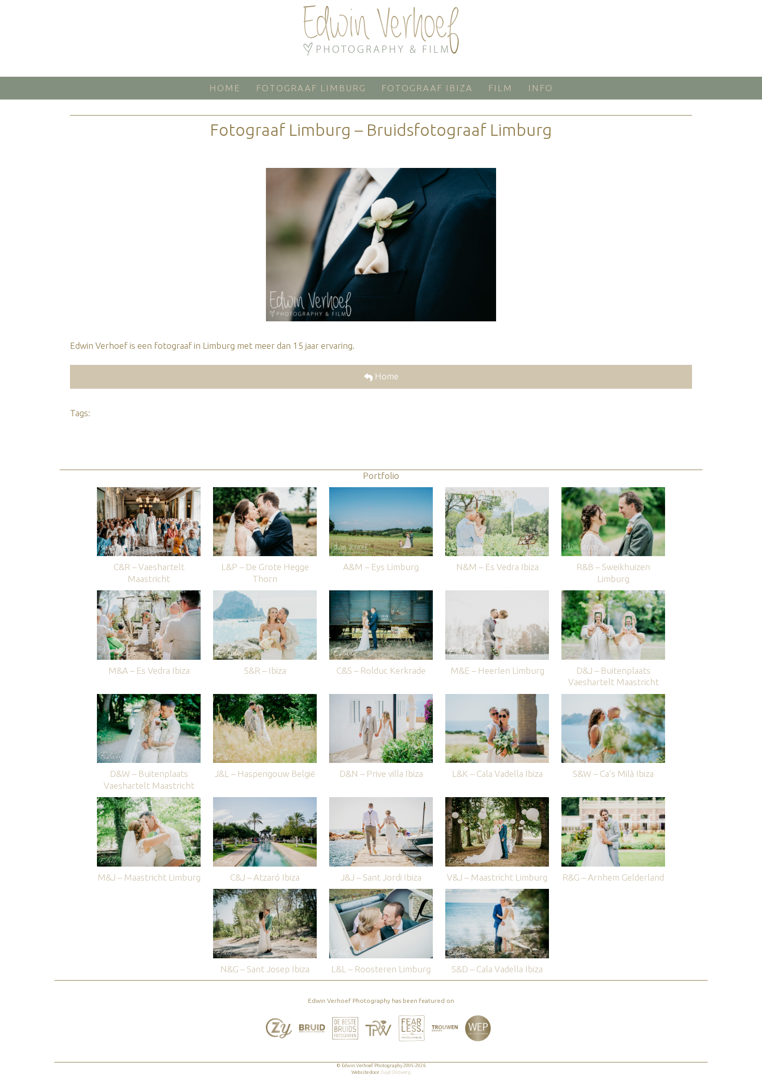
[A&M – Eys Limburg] (381, 492)
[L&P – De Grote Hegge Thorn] (265, 492)
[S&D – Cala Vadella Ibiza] (497, 894)
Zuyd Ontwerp (395, 1072)
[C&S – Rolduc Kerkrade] (381, 595)
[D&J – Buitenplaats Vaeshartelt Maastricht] (613, 595)
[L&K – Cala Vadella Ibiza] (497, 699)
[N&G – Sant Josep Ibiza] (265, 894)
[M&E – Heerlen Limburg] (497, 595)
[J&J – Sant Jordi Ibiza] (381, 802)
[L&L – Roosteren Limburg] (381, 894)
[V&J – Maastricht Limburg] (497, 802)
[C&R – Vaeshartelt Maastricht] (149, 492)
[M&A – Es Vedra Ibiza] (149, 595)
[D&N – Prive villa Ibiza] (381, 699)
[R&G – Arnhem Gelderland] (613, 802)
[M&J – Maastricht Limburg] (149, 802)
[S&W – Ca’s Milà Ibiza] (613, 699)
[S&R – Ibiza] (265, 595)
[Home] (381, 30)
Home (386, 376)
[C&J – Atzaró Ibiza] (265, 802)
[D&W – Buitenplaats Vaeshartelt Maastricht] (149, 699)
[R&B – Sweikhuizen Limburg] (613, 492)
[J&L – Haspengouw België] (265, 699)
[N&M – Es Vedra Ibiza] (497, 492)
